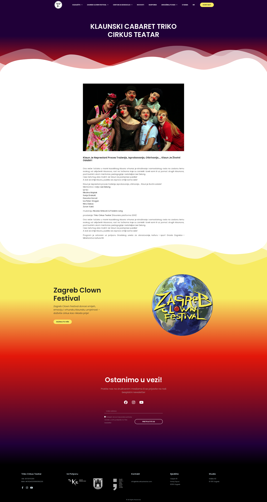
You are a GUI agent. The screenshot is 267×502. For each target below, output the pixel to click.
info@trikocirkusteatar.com (141, 481)
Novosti (140, 5)
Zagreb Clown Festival (96, 5)
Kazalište (76, 5)
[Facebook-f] (22, 487)
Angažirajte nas (168, 5)
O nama (185, 5)
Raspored (153, 5)
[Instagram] (133, 402)
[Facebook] (125, 402)
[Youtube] (141, 402)
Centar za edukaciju (121, 5)
